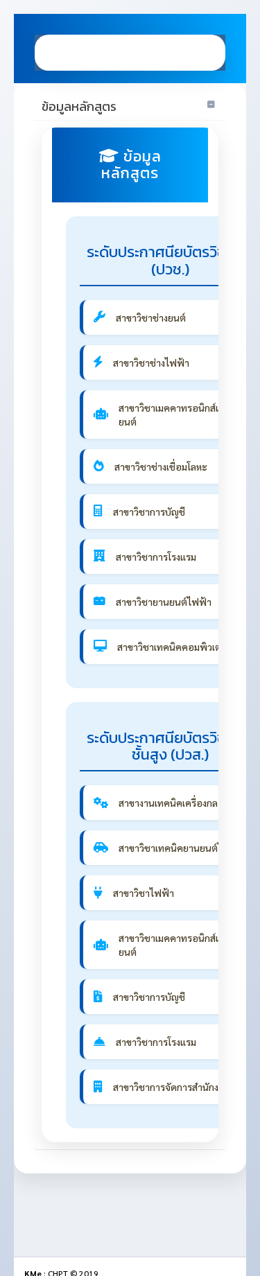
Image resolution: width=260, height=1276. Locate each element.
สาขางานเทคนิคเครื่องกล (168, 802)
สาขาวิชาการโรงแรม (156, 556)
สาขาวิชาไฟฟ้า (143, 892)
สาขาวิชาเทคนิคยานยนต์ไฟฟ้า (180, 847)
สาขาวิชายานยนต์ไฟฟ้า (163, 601)
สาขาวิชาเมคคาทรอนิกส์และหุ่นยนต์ (181, 414)
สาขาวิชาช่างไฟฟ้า (151, 362)
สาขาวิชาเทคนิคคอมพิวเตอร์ (174, 646)
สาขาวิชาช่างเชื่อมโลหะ (160, 466)
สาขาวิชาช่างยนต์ (151, 317)
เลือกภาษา (162, 52)
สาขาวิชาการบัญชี (149, 511)
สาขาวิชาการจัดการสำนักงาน (171, 1087)
